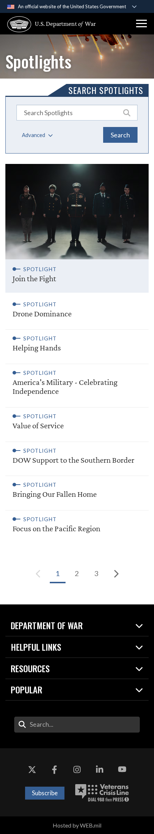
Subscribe (45, 793)
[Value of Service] (77, 420)
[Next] (116, 573)
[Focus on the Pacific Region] (77, 523)
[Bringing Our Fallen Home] (77, 489)
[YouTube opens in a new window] (122, 770)
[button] (141, 24)
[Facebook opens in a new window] (54, 770)
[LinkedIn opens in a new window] (100, 770)
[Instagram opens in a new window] (77, 770)
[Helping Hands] (77, 342)
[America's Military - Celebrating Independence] (77, 381)
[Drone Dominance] (77, 311)
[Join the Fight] (77, 228)
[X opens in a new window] (32, 770)
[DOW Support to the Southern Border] (77, 455)
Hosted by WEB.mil (77, 825)
